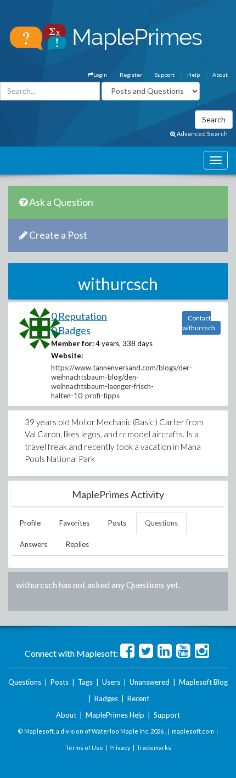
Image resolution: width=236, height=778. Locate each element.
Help (193, 74)
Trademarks (154, 747)
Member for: (72, 343)
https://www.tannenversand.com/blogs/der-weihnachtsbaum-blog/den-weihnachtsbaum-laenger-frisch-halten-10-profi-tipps (121, 381)
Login (100, 74)
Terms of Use (84, 747)
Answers (33, 544)
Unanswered (150, 682)
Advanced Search (202, 133)
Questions (161, 522)
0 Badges (71, 330)
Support (165, 74)
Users (111, 682)
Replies (77, 544)
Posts (117, 522)
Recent (138, 698)
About (220, 74)
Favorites (74, 522)
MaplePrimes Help (115, 715)
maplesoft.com (193, 731)
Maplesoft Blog (203, 682)
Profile (30, 522)
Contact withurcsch (198, 323)
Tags (85, 682)
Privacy (120, 747)
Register (131, 74)
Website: (67, 355)
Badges (106, 698)
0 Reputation (79, 316)
